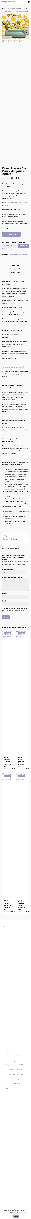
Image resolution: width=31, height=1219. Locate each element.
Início (3, 8)
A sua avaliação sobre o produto (12, 577)
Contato (21, 1065)
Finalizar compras (13, 1074)
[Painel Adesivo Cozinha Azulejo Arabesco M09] (22, 693)
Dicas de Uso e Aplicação (15, 1069)
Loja (22, 1074)
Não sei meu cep (7, 249)
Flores (25, 8)
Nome (4, 594)
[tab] (15, 265)
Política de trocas (15, 1083)
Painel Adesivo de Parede (14, 8)
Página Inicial (20, 1079)
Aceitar (16, 1216)
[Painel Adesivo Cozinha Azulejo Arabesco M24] (9, 693)
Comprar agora (11, 234)
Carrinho (13, 1065)
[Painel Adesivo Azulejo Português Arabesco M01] (9, 835)
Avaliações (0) (15, 273)
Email (4, 601)
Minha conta (10, 1079)
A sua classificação (8, 569)
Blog (7, 1065)
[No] (29, 1213)
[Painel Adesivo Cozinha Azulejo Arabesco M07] (22, 835)
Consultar (23, 246)
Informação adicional (15, 269)
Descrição (15, 265)
